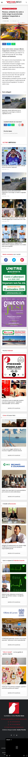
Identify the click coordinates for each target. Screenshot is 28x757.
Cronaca (4, 8)
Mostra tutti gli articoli (14, 408)
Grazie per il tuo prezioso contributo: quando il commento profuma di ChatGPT (14, 687)
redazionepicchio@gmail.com (16, 727)
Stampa (21, 22)
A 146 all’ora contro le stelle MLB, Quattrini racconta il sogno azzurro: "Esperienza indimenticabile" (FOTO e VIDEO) (13, 402)
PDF (24, 22)
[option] (14, 105)
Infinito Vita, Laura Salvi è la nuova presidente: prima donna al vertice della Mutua (14, 491)
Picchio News (8, 131)
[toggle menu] (2, 2)
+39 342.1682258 (16, 724)
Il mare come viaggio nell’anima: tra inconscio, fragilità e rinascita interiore (12, 450)
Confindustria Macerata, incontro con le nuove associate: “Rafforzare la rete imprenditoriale (14, 639)
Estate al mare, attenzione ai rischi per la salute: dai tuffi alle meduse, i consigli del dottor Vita (13, 595)
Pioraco (14, 8)
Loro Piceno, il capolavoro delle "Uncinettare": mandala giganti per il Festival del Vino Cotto (14, 218)
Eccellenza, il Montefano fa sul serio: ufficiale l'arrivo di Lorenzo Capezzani (13, 166)
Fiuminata (9, 8)
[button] (25, 737)
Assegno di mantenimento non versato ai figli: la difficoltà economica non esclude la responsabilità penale (14, 547)
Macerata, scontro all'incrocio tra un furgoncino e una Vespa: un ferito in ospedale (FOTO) (11, 112)
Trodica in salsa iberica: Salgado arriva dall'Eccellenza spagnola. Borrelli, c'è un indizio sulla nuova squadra (14, 244)
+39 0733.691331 (16, 721)
